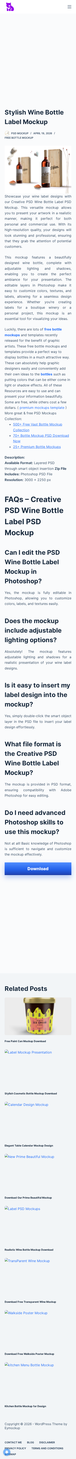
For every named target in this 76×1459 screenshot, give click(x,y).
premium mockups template (42, 407)
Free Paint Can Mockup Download (25, 1041)
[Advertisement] (38, 57)
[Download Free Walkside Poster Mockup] (38, 1329)
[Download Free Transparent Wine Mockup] (38, 1277)
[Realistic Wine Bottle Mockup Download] (38, 1225)
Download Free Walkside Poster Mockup (29, 1353)
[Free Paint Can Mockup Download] (38, 1016)
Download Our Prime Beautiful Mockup (28, 1197)
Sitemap (10, 1454)
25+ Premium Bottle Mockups (37, 447)
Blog (30, 1442)
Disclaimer (47, 1442)
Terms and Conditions (47, 1448)
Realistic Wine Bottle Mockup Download (29, 1249)
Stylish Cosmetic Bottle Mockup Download (31, 1093)
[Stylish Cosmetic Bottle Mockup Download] (38, 1068)
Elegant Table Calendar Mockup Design (29, 1145)
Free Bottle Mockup (19, 137)
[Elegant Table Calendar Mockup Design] (38, 1121)
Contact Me (13, 1442)
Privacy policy (15, 1448)
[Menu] (69, 7)
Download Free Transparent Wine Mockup (30, 1301)
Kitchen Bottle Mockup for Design (25, 1406)
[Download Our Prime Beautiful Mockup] (38, 1173)
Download (38, 868)
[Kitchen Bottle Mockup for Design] (38, 1381)
